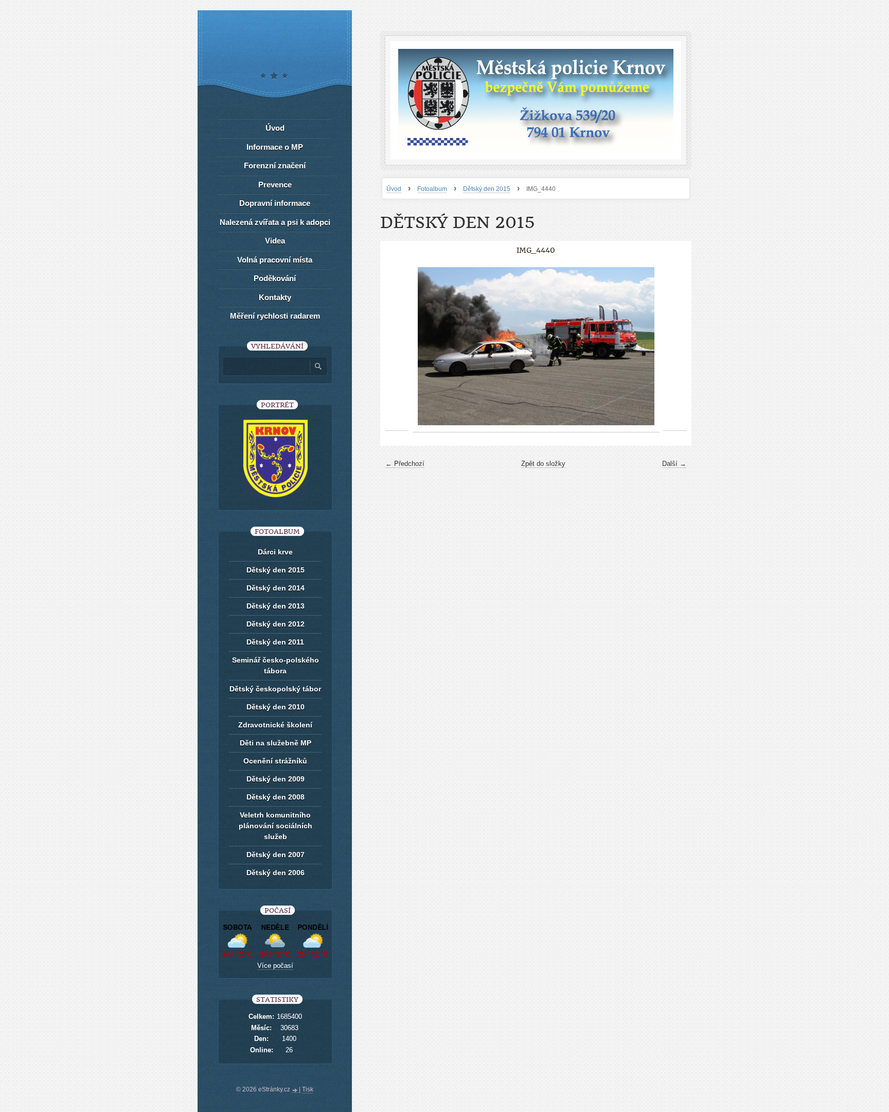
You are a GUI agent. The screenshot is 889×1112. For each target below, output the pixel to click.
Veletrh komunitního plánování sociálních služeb (275, 826)
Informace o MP (274, 147)
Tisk (307, 1089)
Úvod (393, 189)
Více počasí (275, 965)
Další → (674, 463)
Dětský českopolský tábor (275, 689)
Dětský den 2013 (275, 606)
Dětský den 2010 (275, 707)
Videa (275, 240)
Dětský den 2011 (275, 642)
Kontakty (275, 297)
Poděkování (275, 278)
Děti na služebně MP (275, 743)
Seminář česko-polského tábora (275, 665)
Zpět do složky (543, 463)
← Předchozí (404, 463)
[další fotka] (674, 346)
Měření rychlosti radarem (275, 315)
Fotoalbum (432, 189)
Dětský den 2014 (275, 588)
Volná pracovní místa (274, 259)
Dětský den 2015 (486, 189)
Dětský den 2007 (275, 854)
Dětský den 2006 (275, 872)
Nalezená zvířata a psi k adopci (275, 222)
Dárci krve (275, 552)
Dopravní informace (274, 203)
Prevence (275, 184)
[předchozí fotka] (396, 346)
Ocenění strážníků (275, 761)
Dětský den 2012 (275, 624)
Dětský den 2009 (275, 779)
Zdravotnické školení (275, 725)
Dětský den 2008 (275, 797)
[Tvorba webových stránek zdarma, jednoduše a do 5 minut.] (295, 1090)
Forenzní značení (275, 165)
